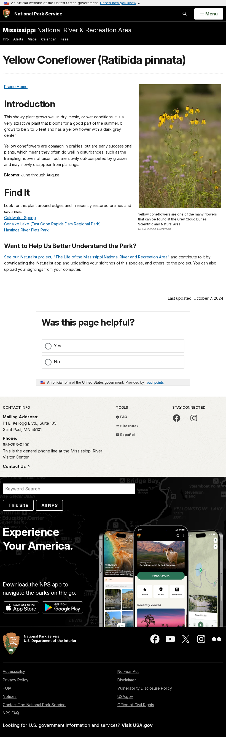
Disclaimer (126, 680)
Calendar (48, 39)
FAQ (123, 416)
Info (6, 39)
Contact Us (15, 466)
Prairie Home (16, 86)
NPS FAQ (11, 713)
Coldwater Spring (20, 217)
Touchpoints (154, 382)
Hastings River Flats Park (26, 230)
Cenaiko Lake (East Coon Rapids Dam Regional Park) (52, 224)
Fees (64, 39)
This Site (18, 505)
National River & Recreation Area (67, 30)
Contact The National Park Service (34, 704)
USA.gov (125, 696)
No (57, 361)
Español (127, 434)
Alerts (18, 39)
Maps (32, 39)
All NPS (49, 505)
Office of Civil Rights (135, 704)
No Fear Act (128, 671)
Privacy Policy (15, 680)
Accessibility (14, 671)
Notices (10, 696)
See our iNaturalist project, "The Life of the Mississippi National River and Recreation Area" (87, 257)
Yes (57, 345)
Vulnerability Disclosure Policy (144, 688)
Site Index (129, 426)
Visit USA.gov (137, 725)
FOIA (7, 688)
